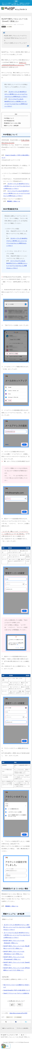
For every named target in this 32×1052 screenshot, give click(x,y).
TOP (10, 1034)
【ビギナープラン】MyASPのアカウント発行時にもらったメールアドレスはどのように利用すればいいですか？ (16, 94)
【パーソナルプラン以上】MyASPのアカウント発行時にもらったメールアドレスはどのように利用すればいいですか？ (16, 193)
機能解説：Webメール (13, 201)
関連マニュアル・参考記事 (11, 125)
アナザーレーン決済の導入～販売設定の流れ (24, 1028)
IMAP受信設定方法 (9, 120)
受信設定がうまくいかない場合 (12, 123)
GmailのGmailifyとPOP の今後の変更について (16, 990)
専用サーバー (9, 1017)
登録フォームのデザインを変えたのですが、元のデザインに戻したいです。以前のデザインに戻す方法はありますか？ (9, 1028)
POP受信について (9, 118)
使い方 (3, 26)
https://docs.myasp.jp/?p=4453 (18, 1013)
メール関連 (9, 26)
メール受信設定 (18, 1017)
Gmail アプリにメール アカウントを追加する (16, 993)
